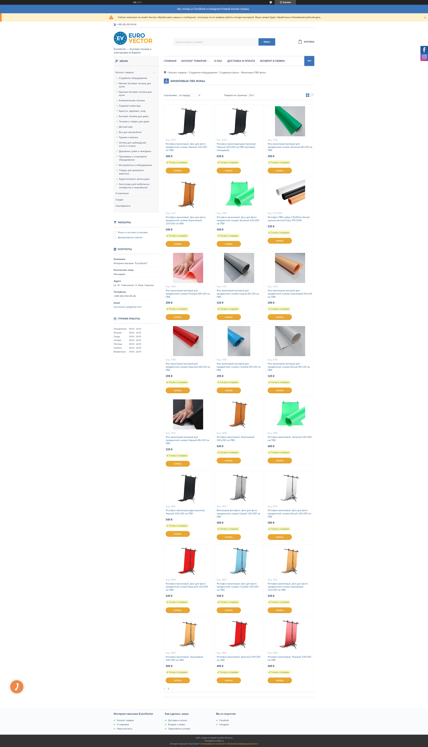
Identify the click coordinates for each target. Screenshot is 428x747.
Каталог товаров (124, 72)
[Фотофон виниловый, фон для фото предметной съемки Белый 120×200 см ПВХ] (290, 488)
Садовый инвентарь (130, 105)
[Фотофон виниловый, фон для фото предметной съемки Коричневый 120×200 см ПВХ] (188, 195)
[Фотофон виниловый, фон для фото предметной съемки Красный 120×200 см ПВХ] (188, 561)
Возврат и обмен (272, 61)
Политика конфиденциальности (243, 744)
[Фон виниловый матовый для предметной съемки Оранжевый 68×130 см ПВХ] (290, 268)
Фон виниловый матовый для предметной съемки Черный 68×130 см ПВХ (187, 440)
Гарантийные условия (179, 728)
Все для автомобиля (130, 132)
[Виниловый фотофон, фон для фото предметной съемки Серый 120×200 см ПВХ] (239, 488)
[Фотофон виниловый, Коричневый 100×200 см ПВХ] (239, 414)
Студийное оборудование (133, 78)
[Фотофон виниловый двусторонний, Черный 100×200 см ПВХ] (188, 488)
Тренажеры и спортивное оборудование (133, 158)
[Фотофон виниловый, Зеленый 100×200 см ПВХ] (290, 414)
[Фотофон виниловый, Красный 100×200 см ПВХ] (239, 634)
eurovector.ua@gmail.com (127, 307)
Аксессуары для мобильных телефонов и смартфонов (134, 186)
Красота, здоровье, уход (132, 111)
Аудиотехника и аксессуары (134, 179)
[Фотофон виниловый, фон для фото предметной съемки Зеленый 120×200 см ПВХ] (239, 195)
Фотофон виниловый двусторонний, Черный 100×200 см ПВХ (185, 512)
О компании (122, 193)
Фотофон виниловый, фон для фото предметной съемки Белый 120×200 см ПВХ (289, 513)
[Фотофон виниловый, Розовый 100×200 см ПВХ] (290, 634)
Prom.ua (229, 738)
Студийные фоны (229, 72)
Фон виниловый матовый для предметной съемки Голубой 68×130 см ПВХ (239, 366)
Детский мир (126, 126)
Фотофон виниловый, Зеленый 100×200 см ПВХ (290, 438)
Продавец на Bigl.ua (214, 741)
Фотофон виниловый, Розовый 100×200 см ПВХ (289, 658)
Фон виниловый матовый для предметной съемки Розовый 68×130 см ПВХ (188, 293)
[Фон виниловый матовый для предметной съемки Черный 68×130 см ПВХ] (188, 414)
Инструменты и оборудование (135, 165)
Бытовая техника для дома (133, 116)
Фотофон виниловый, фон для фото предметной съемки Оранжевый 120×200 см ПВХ (288, 586)
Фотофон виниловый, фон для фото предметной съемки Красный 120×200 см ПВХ (187, 586)
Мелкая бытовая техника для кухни (135, 85)
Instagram (224, 724)
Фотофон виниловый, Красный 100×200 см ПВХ (238, 658)
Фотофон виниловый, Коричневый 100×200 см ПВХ (235, 438)
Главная (170, 61)
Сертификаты (123, 205)
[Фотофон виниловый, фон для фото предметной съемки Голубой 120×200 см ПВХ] (239, 561)
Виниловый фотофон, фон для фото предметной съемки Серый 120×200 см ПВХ (238, 513)
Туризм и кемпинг (128, 137)
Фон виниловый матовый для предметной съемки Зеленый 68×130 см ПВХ (290, 147)
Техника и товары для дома (134, 121)
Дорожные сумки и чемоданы (135, 151)
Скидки (119, 199)
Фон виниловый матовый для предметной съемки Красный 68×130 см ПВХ (188, 366)
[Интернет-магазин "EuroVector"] (143, 38)
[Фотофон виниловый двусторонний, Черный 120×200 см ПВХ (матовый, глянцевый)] (239, 121)
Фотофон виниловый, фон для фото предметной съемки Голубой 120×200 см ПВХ (237, 586)
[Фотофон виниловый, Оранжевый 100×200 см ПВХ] (188, 634)
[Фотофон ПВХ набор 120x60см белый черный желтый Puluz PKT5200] (290, 195)
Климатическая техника (132, 100)
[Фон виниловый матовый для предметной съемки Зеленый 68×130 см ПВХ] (290, 121)
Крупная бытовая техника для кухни (135, 94)
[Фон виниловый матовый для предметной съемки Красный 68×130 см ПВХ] (188, 341)
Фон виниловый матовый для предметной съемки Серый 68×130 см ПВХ (238, 293)
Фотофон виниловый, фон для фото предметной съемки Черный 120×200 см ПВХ (186, 147)
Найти (267, 42)
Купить (178, 171)
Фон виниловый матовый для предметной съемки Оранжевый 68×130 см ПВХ (290, 293)
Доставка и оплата (241, 61)
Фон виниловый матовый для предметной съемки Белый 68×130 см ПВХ (289, 366)
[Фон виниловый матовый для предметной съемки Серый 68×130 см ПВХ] (239, 268)
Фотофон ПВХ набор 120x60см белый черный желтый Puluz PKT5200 (288, 219)
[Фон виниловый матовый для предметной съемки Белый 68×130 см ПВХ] (290, 341)
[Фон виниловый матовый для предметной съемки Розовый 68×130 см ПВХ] (188, 268)
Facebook (224, 720)
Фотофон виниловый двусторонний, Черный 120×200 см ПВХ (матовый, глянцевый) (236, 147)
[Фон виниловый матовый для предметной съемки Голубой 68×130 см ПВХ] (239, 341)
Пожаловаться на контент (213, 744)
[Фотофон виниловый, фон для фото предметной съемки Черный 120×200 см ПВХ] (188, 121)
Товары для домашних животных (131, 172)
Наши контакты (124, 728)
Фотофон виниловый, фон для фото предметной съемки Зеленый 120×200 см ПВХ (238, 220)
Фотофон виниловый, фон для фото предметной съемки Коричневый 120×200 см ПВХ (186, 220)
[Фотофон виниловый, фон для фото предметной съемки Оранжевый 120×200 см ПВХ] (290, 561)
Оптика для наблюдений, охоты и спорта (132, 144)
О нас (218, 61)
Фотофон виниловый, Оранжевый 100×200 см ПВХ (184, 658)
